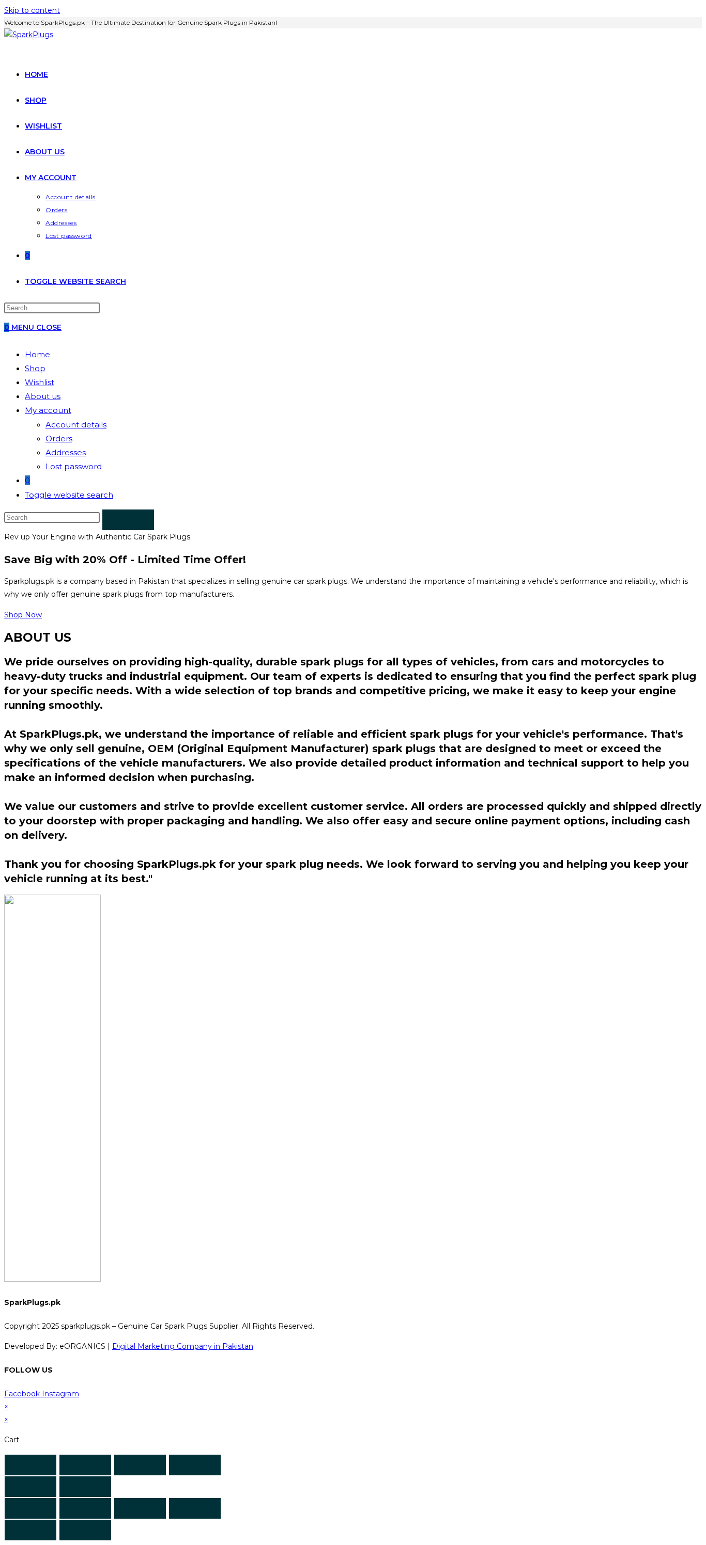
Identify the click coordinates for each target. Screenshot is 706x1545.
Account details (75, 424)
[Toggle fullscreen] (140, 1465)
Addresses (65, 452)
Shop (35, 368)
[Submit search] (128, 520)
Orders (58, 438)
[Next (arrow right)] (85, 1487)
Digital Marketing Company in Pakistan (182, 1346)
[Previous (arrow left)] (30, 1487)
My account (48, 410)
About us (42, 396)
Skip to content (32, 10)
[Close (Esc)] (30, 1465)
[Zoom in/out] (194, 1465)
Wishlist (39, 382)
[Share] (85, 1465)
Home (37, 354)
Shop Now (23, 614)
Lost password (73, 466)
